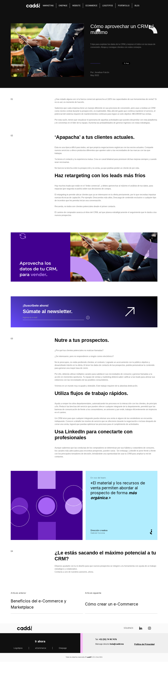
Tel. (106, 639)
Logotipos (18, 648)
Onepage (63, 648)
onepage (63, 5)
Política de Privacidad (144, 644)
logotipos (107, 5)
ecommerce (91, 5)
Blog (137, 5)
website (76, 5)
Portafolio (124, 5)
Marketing (48, 5)
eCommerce (40, 648)
